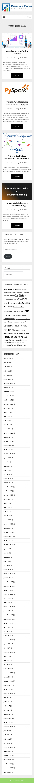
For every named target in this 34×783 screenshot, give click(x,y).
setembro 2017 (8, 693)
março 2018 (7, 668)
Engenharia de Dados (23, 319)
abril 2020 (7, 631)
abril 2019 (7, 648)
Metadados (24, 340)
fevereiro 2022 (8, 573)
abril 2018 (7, 664)
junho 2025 (7, 416)
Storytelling (23, 345)
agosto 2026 (7, 358)
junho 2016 (7, 735)
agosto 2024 (7, 458)
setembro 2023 (8, 495)
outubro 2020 (8, 623)
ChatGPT (22, 299)
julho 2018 (7, 656)
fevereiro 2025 (8, 433)
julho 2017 (7, 697)
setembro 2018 (8, 652)
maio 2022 (7, 561)
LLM (23, 333)
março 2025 (7, 429)
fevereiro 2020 (8, 640)
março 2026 (7, 379)
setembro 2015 (8, 768)
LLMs (27, 333)
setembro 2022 (8, 544)
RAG (19, 345)
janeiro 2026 (7, 387)
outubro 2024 (8, 449)
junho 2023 (7, 507)
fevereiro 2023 (8, 524)
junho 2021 (7, 602)
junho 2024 (7, 466)
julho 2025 (7, 412)
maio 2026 (7, 371)
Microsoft (6, 342)
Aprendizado (19, 292)
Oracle (13, 342)
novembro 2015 (8, 759)
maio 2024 (7, 470)
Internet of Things (19, 330)
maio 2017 (7, 706)
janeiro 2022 (7, 578)
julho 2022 (7, 553)
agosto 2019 (7, 644)
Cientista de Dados (13, 303)
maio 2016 (7, 739)
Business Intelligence (9, 299)
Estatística (7, 322)
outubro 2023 (8, 491)
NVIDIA (9, 342)
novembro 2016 (8, 718)
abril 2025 (7, 425)
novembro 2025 (8, 396)
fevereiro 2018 (8, 673)
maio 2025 (7, 420)
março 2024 (7, 478)
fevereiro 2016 (8, 747)
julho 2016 (7, 731)
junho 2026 (7, 367)
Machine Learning (13, 336)
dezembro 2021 (8, 582)
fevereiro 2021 (8, 607)
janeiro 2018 (7, 677)
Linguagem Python (8, 333)
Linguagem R (17, 333)
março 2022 (7, 569)
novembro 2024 (8, 445)
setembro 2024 (8, 454)
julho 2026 (7, 362)
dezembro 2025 (8, 391)
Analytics (18, 289)
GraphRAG (16, 322)
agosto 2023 (7, 499)
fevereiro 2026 (8, 383)
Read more (17, 75)
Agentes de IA (10, 289)
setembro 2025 (8, 404)
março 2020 (7, 635)
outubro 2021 (8, 590)
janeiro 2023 (7, 528)
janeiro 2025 (7, 437)
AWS (23, 292)
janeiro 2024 (7, 482)
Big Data (19, 295)
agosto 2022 (7, 549)
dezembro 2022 (8, 532)
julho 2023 (7, 503)
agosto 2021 (7, 598)
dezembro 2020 (8, 615)
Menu (29, 17)
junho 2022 (7, 557)
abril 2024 (7, 474)
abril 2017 (7, 710)
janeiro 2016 (7, 751)
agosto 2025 (7, 408)
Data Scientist (16, 315)
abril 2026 (7, 375)
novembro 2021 (8, 586)
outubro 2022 (8, 540)
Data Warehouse (23, 315)
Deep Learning (9, 319)
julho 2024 (7, 462)
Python (14, 345)
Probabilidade (7, 345)
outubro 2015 (8, 764)
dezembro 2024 (8, 441)
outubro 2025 (8, 400)
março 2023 (7, 520)
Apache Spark (12, 292)
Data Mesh (20, 311)
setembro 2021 (8, 594)
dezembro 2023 (8, 487)
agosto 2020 (7, 627)
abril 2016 (7, 743)
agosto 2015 (7, 772)
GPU (12, 322)
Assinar (8, 256)
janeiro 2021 (7, 611)
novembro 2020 (8, 619)
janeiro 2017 (7, 714)
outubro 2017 (8, 689)
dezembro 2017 (8, 681)
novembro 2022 (8, 536)
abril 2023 (7, 515)
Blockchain (27, 295)
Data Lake (13, 311)
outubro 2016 (8, 722)
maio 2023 (7, 511)
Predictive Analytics (19, 342)
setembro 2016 (8, 726)
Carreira (16, 299)
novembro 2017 (8, 685)
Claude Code (17, 307)
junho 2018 (7, 660)
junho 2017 (7, 702)
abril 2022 (7, 565)
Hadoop (22, 322)
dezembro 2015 (8, 755)
